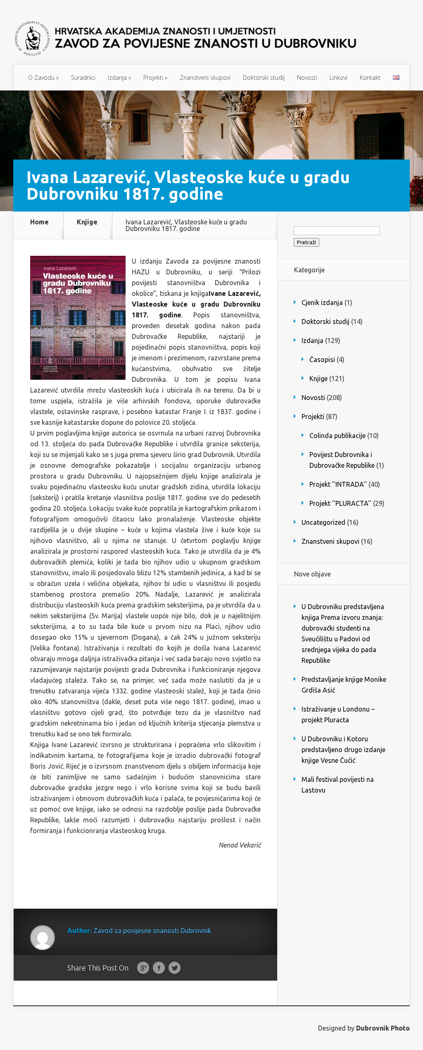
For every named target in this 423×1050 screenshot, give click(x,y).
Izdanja (119, 77)
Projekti (155, 77)
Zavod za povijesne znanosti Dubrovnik (152, 930)
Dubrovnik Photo (383, 1028)
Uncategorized (323, 522)
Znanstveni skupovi (205, 77)
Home (39, 222)
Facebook (158, 968)
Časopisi (322, 359)
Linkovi (338, 77)
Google (143, 968)
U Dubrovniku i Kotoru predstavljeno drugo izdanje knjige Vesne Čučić (343, 749)
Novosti (307, 77)
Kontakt (370, 77)
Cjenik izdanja (322, 302)
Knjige (87, 222)
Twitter (174, 968)
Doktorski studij (264, 77)
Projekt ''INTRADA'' (338, 484)
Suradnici (83, 77)
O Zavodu (43, 77)
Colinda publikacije (337, 435)
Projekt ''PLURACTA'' (340, 503)
